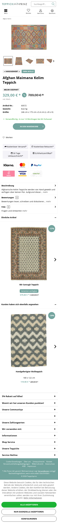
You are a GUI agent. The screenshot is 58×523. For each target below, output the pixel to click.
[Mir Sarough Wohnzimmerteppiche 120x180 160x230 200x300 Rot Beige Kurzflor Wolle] (29, 253)
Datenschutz (50, 464)
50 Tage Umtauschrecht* (15, 154)
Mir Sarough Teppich (29, 284)
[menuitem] (52, 11)
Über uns (27, 462)
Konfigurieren (29, 518)
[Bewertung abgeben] (29, 86)
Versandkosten (43, 471)
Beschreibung (7, 185)
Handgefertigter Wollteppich (29, 371)
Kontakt (49, 462)
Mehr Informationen (33, 498)
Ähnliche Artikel (8, 217)
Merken (9, 137)
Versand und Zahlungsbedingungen (16, 464)
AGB (23, 466)
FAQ (5, 207)
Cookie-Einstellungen (14, 462)
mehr (45, 192)
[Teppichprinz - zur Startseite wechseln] (14, 4)
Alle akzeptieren (29, 504)
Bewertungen (7, 197)
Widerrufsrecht (37, 464)
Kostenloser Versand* (16, 146)
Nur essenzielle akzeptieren (29, 511)
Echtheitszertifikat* (43, 153)
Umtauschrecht (38, 462)
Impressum (32, 466)
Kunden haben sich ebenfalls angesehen (19, 304)
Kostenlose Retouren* (43, 146)
